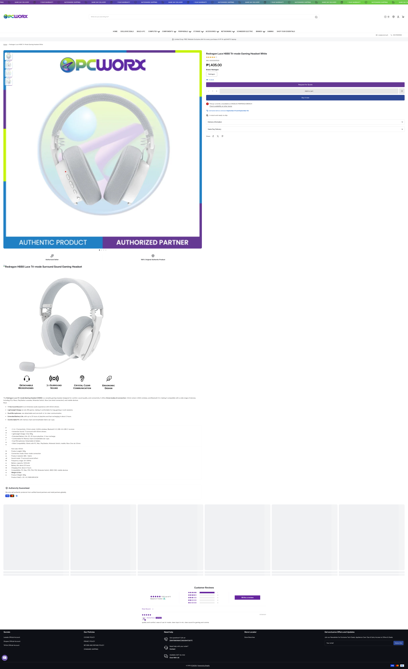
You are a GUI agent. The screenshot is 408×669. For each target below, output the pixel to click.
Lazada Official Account (12, 637)
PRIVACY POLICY (89, 641)
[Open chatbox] (5, 658)
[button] (393, 17)
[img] (146, 615)
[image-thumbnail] (9, 57)
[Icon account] (398, 17)
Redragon (211, 74)
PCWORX (194, 665)
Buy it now (305, 98)
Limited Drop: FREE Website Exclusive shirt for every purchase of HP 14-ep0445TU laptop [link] (205, 39)
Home (5, 44)
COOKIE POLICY (89, 637)
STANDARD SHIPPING (91, 649)
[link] (213, 136)
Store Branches (249, 637)
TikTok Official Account (11, 645)
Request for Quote (305, 85)
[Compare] (402, 91)
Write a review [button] (247, 597)
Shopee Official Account (12, 641)
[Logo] (15, 17)
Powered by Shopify (204, 665)
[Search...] (316, 16)
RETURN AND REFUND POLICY (94, 645)
